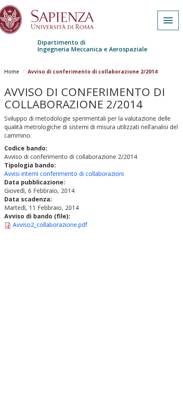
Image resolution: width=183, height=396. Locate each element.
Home (11, 71)
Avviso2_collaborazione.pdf (50, 225)
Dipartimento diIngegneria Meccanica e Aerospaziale (92, 45)
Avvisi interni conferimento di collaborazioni (64, 174)
